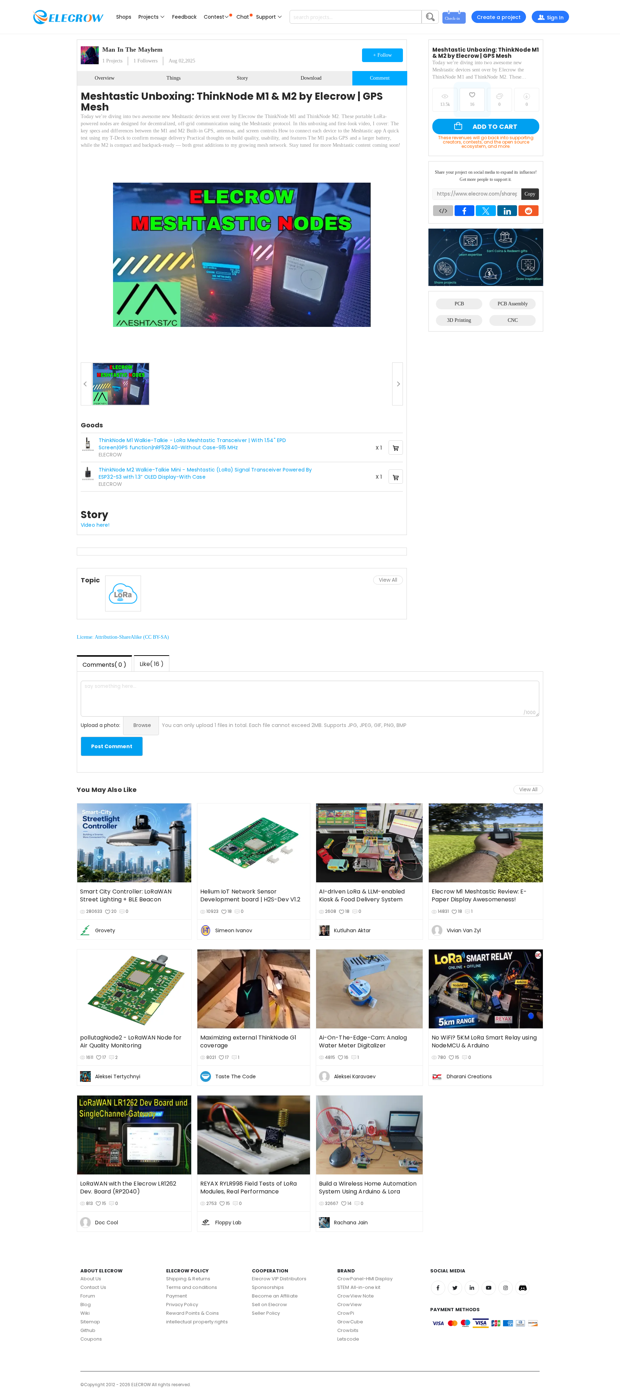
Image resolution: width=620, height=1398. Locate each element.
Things (173, 78)
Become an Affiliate (275, 1296)
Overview (104, 78)
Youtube (489, 1288)
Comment (380, 78)
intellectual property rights (197, 1321)
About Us (91, 1278)
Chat (242, 16)
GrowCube (350, 1321)
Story (242, 78)
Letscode (348, 1339)
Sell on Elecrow (269, 1304)
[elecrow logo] (68, 16)
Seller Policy (266, 1313)
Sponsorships (268, 1287)
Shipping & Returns (188, 1278)
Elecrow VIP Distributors (279, 1278)
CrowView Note (355, 1296)
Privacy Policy (182, 1304)
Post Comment (111, 746)
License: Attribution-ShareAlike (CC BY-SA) (123, 637)
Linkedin (472, 1288)
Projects (149, 16)
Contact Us (93, 1287)
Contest (214, 16)
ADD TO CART (494, 126)
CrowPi (345, 1313)
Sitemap (90, 1321)
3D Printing (459, 320)
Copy (530, 194)
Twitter (455, 1288)
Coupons (91, 1339)
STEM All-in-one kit (358, 1287)
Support (266, 16)
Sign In (555, 17)
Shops (123, 16)
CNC (513, 320)
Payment (176, 1296)
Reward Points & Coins (192, 1313)
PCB (459, 303)
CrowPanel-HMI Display (364, 1278)
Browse (142, 725)
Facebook (438, 1288)
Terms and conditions (191, 1287)
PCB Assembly (513, 303)
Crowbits (347, 1330)
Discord (522, 1288)
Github (87, 1330)
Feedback (184, 16)
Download (311, 78)
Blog (85, 1304)
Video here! (95, 525)
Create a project (499, 17)
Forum (87, 1296)
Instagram (505, 1288)
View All (388, 579)
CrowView (349, 1304)
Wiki (85, 1313)
